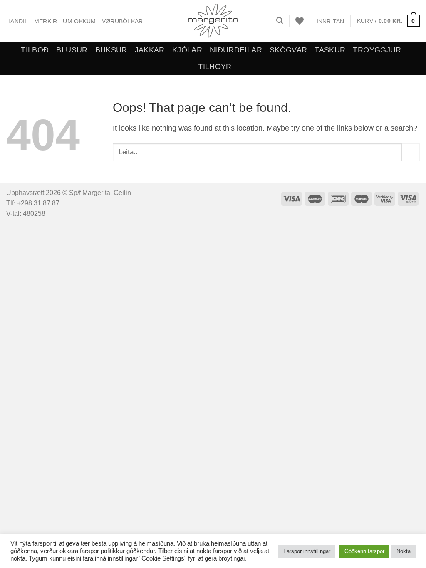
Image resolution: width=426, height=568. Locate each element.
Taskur (330, 50)
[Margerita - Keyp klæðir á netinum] (213, 21)
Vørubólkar (122, 21)
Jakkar (150, 50)
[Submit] (411, 152)
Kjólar (187, 50)
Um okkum (79, 21)
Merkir (45, 21)
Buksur (111, 50)
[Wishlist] (299, 21)
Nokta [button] (403, 551)
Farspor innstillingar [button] (306, 551)
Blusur (71, 50)
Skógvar (288, 50)
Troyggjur (377, 50)
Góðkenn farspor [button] (364, 551)
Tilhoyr (214, 66)
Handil (17, 21)
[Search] (279, 20)
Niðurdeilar (236, 50)
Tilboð (35, 50)
